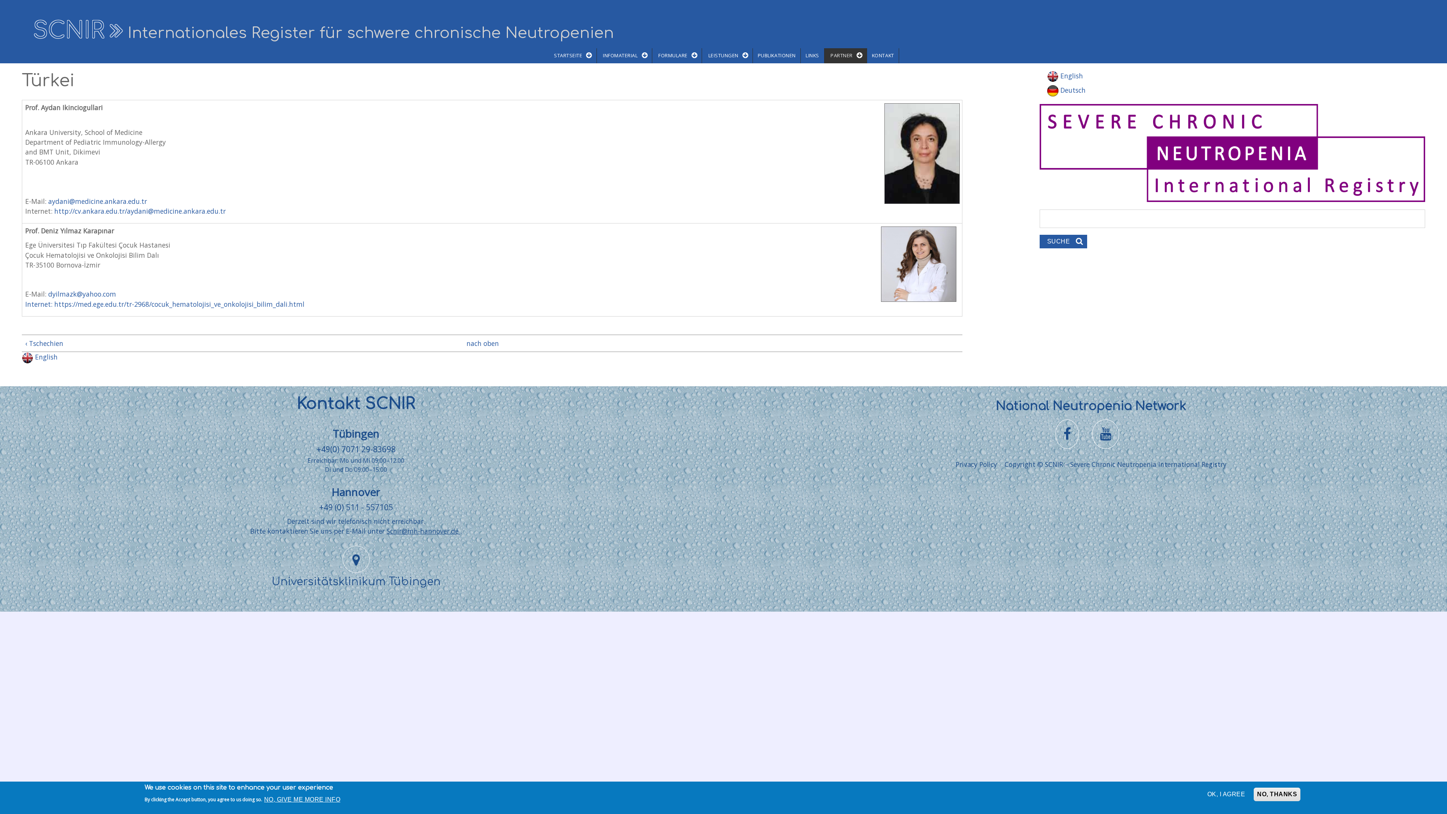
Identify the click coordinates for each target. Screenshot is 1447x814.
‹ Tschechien (44, 343)
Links (812, 55)
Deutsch (1072, 90)
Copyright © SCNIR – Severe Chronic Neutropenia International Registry (1116, 464)
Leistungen (723, 55)
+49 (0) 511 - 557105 (356, 507)
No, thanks (1277, 794)
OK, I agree (1226, 794)
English (45, 356)
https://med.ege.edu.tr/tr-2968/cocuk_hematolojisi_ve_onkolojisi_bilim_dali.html (179, 304)
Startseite (568, 55)
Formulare (673, 55)
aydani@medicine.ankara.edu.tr (97, 201)
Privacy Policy (976, 464)
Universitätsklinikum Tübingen (356, 582)
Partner (842, 55)
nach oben (483, 343)
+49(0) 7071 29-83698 (356, 449)
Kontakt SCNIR (356, 404)
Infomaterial (620, 55)
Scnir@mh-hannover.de (423, 531)
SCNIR (68, 30)
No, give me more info (302, 799)
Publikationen (777, 55)
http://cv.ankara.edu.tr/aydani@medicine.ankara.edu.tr (140, 211)
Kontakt (883, 55)
